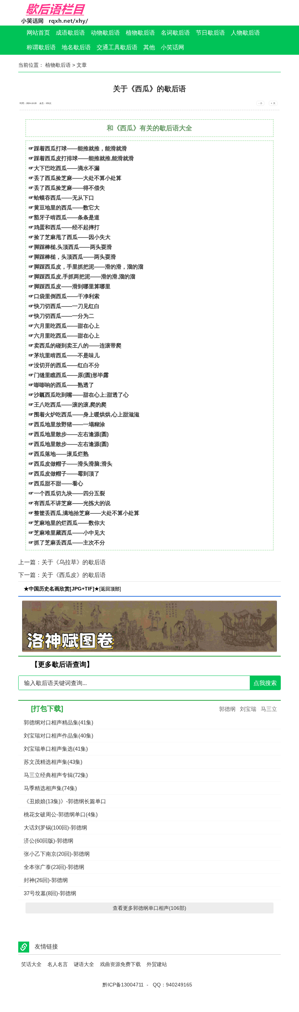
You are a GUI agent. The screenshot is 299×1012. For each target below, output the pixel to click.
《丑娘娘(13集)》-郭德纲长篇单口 (65, 801)
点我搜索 (265, 683)
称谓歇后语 (41, 47)
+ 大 (273, 103)
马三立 (269, 709)
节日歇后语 (210, 33)
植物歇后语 (140, 33)
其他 (149, 47)
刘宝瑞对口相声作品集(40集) (58, 735)
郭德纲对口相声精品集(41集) (58, 722)
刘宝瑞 (248, 709)
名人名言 (57, 964)
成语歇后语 (70, 33)
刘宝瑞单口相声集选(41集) (56, 749)
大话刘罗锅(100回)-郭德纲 (55, 827)
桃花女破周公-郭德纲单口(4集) (61, 814)
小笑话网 (172, 47)
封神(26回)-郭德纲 (46, 880)
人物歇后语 (245, 33)
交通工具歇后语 (117, 47)
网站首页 (38, 33)
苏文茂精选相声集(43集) (53, 762)
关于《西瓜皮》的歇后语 (74, 575)
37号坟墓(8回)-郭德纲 (50, 893)
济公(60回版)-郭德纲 (48, 841)
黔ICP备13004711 (123, 985)
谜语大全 (84, 964)
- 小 (260, 103)
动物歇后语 (105, 33)
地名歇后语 (76, 47)
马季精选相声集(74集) (50, 788)
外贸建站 (157, 964)
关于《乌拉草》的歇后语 (74, 562)
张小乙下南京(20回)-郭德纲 (57, 854)
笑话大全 (31, 964)
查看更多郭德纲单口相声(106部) (149, 908)
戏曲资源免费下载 (120, 964)
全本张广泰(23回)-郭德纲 (54, 867)
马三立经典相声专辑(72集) (56, 775)
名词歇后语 (175, 33)
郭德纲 (227, 709)
